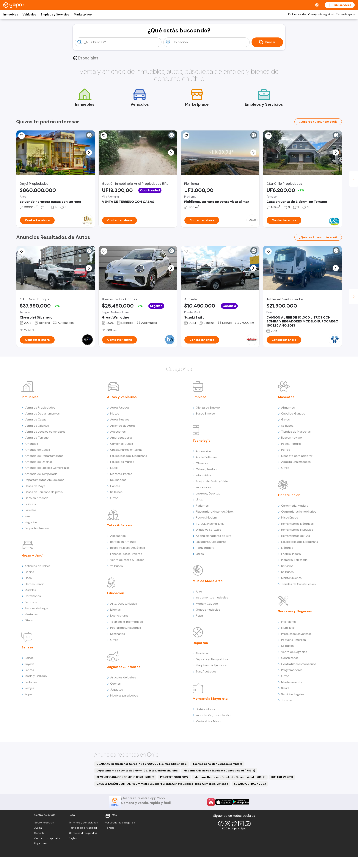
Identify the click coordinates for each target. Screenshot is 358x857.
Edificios (30, 504)
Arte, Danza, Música (123, 604)
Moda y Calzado (36, 676)
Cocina (29, 572)
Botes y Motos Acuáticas (127, 548)
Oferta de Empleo (208, 407)
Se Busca (116, 492)
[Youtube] (247, 823)
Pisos (28, 578)
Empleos (200, 397)
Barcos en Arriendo (123, 542)
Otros (29, 620)
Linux (199, 499)
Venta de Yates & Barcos (127, 560)
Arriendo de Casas (37, 450)
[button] (89, 152)
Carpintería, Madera (294, 506)
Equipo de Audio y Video (213, 481)
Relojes (29, 688)
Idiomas (115, 610)
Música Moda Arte (208, 581)
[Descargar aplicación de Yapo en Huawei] (211, 802)
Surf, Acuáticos (206, 671)
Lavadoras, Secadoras (211, 542)
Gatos (285, 419)
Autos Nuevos (119, 419)
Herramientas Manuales (297, 530)
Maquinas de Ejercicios (211, 665)
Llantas (115, 486)
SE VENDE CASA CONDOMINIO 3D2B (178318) (125, 777)
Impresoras (203, 487)
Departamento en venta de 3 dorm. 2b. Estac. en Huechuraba (137, 770)
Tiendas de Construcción (298, 584)
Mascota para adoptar (297, 456)
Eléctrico (287, 548)
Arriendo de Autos (123, 426)
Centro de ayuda (345, 14)
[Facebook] (220, 823)
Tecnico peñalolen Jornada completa (217, 763)
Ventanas (31, 614)
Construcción (289, 495)
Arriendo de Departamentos (44, 456)
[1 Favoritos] (21, 135)
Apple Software (206, 457)
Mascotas (286, 397)
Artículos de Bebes (37, 566)
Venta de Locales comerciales (45, 432)
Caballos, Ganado (293, 413)
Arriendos (31, 444)
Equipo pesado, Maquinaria (128, 456)
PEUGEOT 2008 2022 (174, 777)
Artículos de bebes (123, 677)
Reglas (73, 838)
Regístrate (40, 843)
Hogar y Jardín (33, 555)
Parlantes (202, 506)
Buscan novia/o (291, 437)
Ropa (28, 694)
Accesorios (118, 432)
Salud (285, 688)
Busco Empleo (205, 413)
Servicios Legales (292, 694)
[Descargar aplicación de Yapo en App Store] (223, 802)
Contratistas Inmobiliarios (298, 511)
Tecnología (202, 440)
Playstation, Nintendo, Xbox (214, 511)
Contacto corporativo (48, 838)
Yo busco (116, 566)
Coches (115, 684)
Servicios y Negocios (295, 611)
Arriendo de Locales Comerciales (47, 468)
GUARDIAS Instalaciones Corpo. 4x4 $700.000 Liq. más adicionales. (141, 763)
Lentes (29, 670)
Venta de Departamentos (42, 413)
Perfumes (31, 682)
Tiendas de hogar (36, 608)
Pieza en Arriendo (36, 498)
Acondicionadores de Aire (213, 536)
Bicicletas (202, 653)
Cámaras (202, 463)
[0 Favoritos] (104, 135)
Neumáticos (118, 480)
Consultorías (290, 658)
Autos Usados (120, 407)
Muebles (30, 590)
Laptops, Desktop (208, 493)
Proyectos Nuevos (37, 528)
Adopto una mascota (296, 462)
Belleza (27, 647)
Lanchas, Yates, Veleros (126, 554)
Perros (285, 450)
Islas (27, 516)
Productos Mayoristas (296, 634)
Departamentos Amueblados (44, 480)
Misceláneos (289, 517)
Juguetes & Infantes (123, 667)
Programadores (291, 670)
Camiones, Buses (121, 444)
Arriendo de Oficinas (39, 462)
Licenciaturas (119, 615)
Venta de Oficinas (37, 426)
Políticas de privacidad (83, 827)
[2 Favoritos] (268, 251)
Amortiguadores (121, 437)
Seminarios (117, 634)
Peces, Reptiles (291, 444)
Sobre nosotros (44, 822)
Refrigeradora (205, 548)
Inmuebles (10, 14)
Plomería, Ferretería (294, 560)
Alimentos (288, 407)
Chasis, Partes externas (126, 450)
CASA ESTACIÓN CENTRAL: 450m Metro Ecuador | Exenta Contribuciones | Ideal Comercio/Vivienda (162, 783)
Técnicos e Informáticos (126, 622)
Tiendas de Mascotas (296, 432)
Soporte (39, 833)
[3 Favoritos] (186, 251)
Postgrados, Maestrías (125, 628)
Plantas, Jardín (34, 584)
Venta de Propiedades (40, 407)
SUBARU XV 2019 (282, 777)
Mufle (114, 468)
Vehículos (29, 14)
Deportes (200, 643)
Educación (115, 593)
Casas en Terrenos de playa (44, 492)
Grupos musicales (208, 610)
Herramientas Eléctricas (297, 524)
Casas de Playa (35, 486)
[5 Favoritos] (268, 135)
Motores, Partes (121, 474)
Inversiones (288, 622)
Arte (199, 591)
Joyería (29, 664)
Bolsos (29, 658)
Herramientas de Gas (295, 536)
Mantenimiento (291, 578)
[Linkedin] (241, 823)
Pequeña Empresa (293, 640)
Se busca (31, 602)
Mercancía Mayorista (210, 698)
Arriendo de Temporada (41, 474)
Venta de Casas (35, 419)
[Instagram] (227, 823)
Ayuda (38, 827)
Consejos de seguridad (321, 14)
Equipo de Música (122, 462)
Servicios (287, 566)
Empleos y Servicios (55, 14)
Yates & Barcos (119, 525)
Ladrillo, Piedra (291, 554)
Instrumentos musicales (212, 597)
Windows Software (209, 530)
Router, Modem (206, 517)
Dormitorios (33, 596)
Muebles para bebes (124, 695)
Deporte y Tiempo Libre (212, 659)
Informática (203, 475)
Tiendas (109, 827)
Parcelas (30, 510)
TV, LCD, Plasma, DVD (210, 524)
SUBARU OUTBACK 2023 (250, 783)
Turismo (286, 700)
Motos (114, 413)
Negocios (31, 522)
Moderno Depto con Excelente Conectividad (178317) (229, 777)
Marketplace (83, 14)
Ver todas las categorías (120, 822)
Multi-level (288, 628)
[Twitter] (234, 823)
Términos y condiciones (83, 822)
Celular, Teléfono (207, 469)
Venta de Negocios (294, 652)
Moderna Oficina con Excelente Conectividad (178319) (219, 770)
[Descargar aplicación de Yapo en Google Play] (240, 802)
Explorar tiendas (297, 14)
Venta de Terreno (37, 437)
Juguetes (116, 689)
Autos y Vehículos (122, 397)
